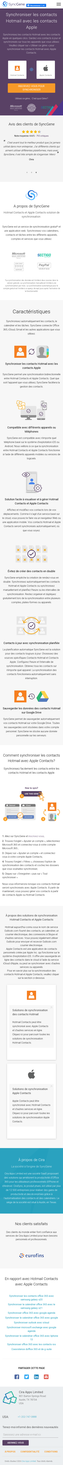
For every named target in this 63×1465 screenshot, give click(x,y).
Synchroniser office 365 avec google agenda (31, 1312)
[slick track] (31, 1255)
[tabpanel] (31, 153)
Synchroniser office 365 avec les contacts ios (31, 1344)
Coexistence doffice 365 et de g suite (31, 1349)
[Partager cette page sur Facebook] (17, 1377)
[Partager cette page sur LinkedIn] (36, 1377)
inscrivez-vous (36, 836)
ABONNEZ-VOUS (15, 1443)
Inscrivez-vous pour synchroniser (31, 88)
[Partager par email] (46, 1377)
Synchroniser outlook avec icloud (31, 1322)
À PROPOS (10, 1451)
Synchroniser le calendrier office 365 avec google (31, 1317)
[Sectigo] (47, 107)
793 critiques (42, 136)
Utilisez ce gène (22, 98)
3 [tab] (36, 174)
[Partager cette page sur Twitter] (26, 1377)
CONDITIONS (51, 1451)
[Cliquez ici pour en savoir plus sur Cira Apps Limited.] (9, 1404)
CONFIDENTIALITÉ (29, 1451)
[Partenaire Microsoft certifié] (16, 107)
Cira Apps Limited (29, 1461)
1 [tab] (26, 174)
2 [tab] (31, 174)
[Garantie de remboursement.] (31, 107)
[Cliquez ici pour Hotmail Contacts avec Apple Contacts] (31, 69)
